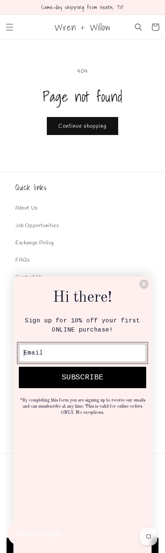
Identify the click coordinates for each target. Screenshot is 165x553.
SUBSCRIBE (82, 377)
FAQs (22, 260)
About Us (26, 208)
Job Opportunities (37, 225)
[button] (9, 27)
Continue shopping (82, 126)
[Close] (143, 284)
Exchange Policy (34, 243)
